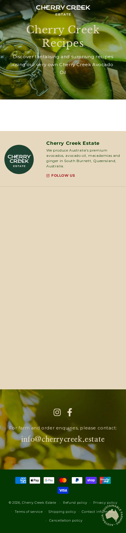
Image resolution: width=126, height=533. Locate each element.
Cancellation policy (65, 520)
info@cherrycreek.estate (63, 439)
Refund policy (75, 503)
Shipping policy (62, 512)
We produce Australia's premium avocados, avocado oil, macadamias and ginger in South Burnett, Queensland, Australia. (83, 158)
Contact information (99, 512)
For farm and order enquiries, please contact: (63, 428)
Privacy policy (105, 503)
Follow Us (63, 176)
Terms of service (28, 512)
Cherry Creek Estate (72, 143)
